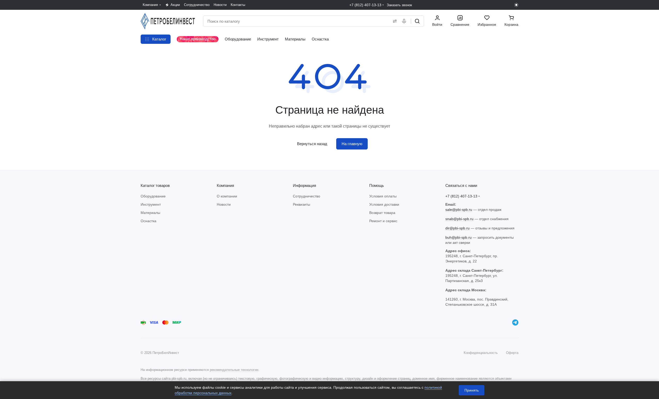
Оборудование (153, 196)
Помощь (376, 185)
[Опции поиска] (393, 21)
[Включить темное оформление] (516, 5)
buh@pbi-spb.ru (458, 237)
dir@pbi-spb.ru (457, 228)
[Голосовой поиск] (405, 21)
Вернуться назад (312, 144)
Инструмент (151, 204)
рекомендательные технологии (234, 370)
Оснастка (148, 221)
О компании (227, 196)
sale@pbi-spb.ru (458, 209)
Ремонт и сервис (383, 221)
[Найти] (417, 21)
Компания (225, 185)
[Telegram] (515, 322)
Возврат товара (382, 213)
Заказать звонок (399, 5)
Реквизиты (301, 204)
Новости (224, 204)
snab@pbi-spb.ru (459, 219)
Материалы (150, 213)
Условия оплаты (383, 196)
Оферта (512, 353)
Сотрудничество (306, 196)
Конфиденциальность (481, 353)
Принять (471, 390)
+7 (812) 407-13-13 (365, 5)
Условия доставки (384, 204)
